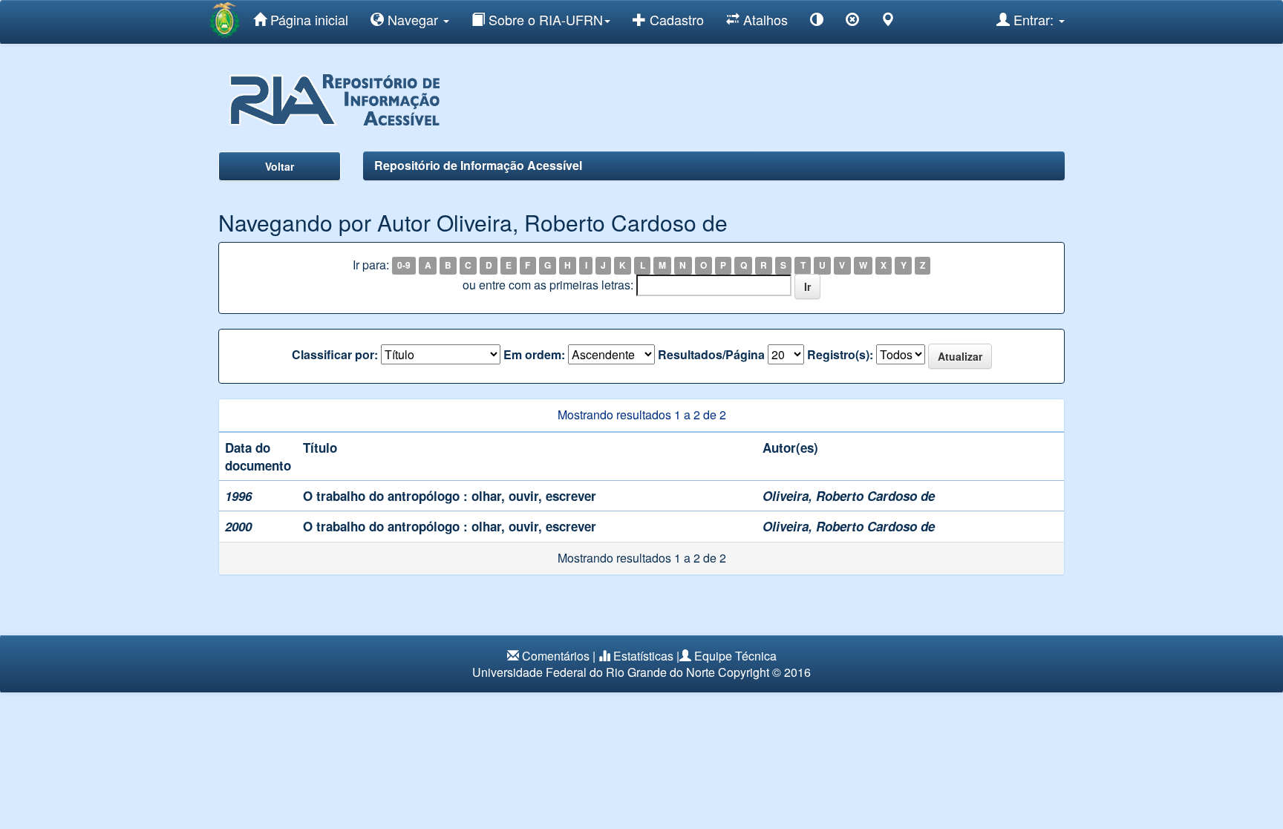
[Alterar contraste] (817, 22)
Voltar (279, 166)
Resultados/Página (711, 355)
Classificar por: (335, 355)
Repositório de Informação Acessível (478, 165)
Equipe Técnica (735, 655)
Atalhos (764, 19)
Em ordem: (534, 355)
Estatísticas (643, 655)
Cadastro (675, 19)
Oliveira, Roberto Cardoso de (849, 496)
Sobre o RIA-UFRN (544, 19)
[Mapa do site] (888, 22)
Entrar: (1033, 19)
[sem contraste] (852, 22)
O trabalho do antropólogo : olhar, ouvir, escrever (449, 496)
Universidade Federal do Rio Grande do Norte (593, 672)
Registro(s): (840, 355)
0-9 (404, 265)
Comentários (556, 655)
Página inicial (307, 19)
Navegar (413, 19)
